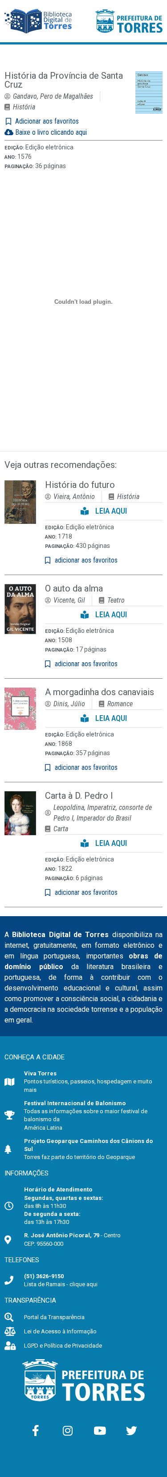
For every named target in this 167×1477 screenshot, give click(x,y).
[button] (103, 511)
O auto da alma (74, 588)
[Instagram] (68, 1430)
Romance (120, 704)
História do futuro (80, 484)
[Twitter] (132, 1430)
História (24, 107)
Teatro (116, 600)
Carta (60, 829)
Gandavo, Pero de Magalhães (53, 96)
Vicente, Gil (69, 600)
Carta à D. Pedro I (79, 795)
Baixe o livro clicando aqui (50, 132)
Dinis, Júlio (69, 704)
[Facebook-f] (35, 1430)
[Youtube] (100, 1430)
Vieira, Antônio (74, 496)
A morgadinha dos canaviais (99, 692)
